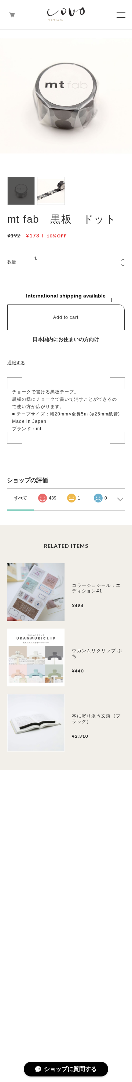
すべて (20, 498)
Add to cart (65, 317)
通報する (16, 362)
